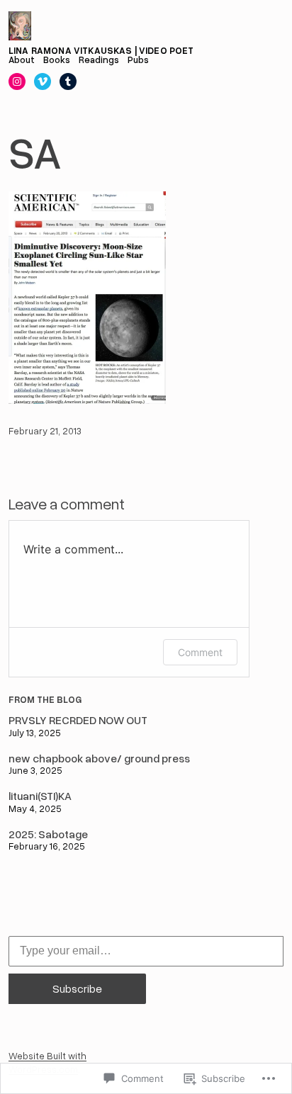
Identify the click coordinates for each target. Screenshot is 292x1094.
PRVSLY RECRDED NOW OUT (78, 720)
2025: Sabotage (48, 834)
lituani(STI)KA (40, 795)
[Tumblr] (68, 81)
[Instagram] (17, 81)
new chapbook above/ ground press (99, 758)
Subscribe (77, 988)
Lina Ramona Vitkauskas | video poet (101, 50)
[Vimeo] (42, 81)
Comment (200, 652)
